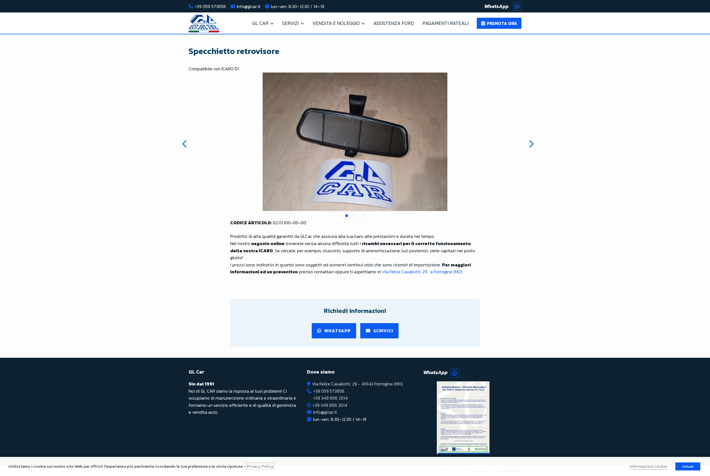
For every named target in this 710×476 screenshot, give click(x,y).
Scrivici (383, 330)
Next (525, 142)
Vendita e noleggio (336, 23)
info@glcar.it (248, 6)
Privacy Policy (260, 466)
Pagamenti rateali (445, 23)
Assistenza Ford (393, 23)
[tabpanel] (355, 142)
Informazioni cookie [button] (648, 466)
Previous (184, 142)
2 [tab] (355, 215)
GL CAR (260, 23)
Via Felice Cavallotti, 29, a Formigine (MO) (422, 271)
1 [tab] (346, 215)
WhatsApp (337, 330)
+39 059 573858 (210, 6)
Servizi (290, 23)
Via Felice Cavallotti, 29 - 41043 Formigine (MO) (357, 383)
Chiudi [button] (687, 466)
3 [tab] (363, 215)
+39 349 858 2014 (330, 398)
